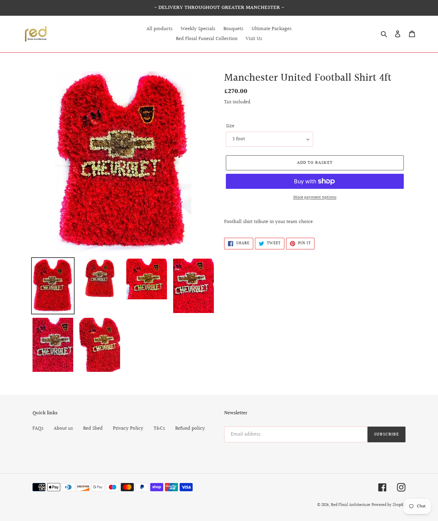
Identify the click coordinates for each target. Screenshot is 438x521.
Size (230, 126)
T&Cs (159, 428)
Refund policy (190, 428)
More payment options (314, 197)
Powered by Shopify (388, 505)
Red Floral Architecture (350, 505)
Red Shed (93, 428)
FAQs (38, 428)
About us (63, 428)
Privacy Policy (128, 428)
